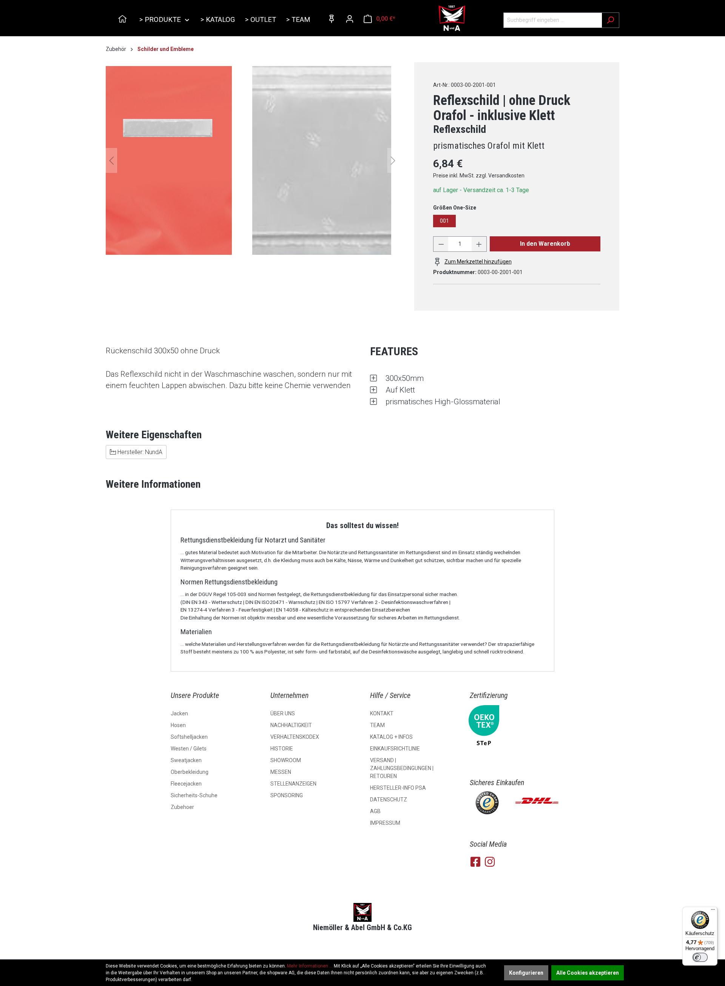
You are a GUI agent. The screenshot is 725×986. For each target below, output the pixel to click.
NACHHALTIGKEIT (291, 725)
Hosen (178, 725)
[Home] (123, 20)
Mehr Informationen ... (310, 966)
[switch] (700, 957)
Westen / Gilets (189, 749)
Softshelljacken (189, 737)
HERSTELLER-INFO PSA (398, 788)
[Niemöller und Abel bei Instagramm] (490, 862)
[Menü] (712, 911)
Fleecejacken (186, 784)
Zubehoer (182, 807)
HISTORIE (281, 749)
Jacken (179, 713)
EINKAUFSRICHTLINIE (395, 749)
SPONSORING (286, 795)
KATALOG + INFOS (391, 737)
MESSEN (280, 772)
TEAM (377, 725)
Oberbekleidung (189, 772)
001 (444, 221)
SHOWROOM (285, 760)
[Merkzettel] (331, 19)
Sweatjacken (186, 760)
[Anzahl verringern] (441, 244)
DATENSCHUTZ (388, 800)
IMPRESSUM (385, 823)
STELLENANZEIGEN (293, 784)
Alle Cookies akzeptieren (587, 973)
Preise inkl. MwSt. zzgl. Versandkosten (478, 176)
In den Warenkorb (545, 243)
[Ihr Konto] (350, 19)
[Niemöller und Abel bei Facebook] (475, 862)
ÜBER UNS (282, 713)
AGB (375, 811)
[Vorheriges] (111, 160)
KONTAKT (381, 713)
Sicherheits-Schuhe (194, 795)
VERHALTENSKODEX (294, 737)
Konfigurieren (526, 973)
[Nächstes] (393, 160)
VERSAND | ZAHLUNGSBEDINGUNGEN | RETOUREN (401, 768)
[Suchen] (610, 20)
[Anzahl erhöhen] (479, 244)
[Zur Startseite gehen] (451, 18)
